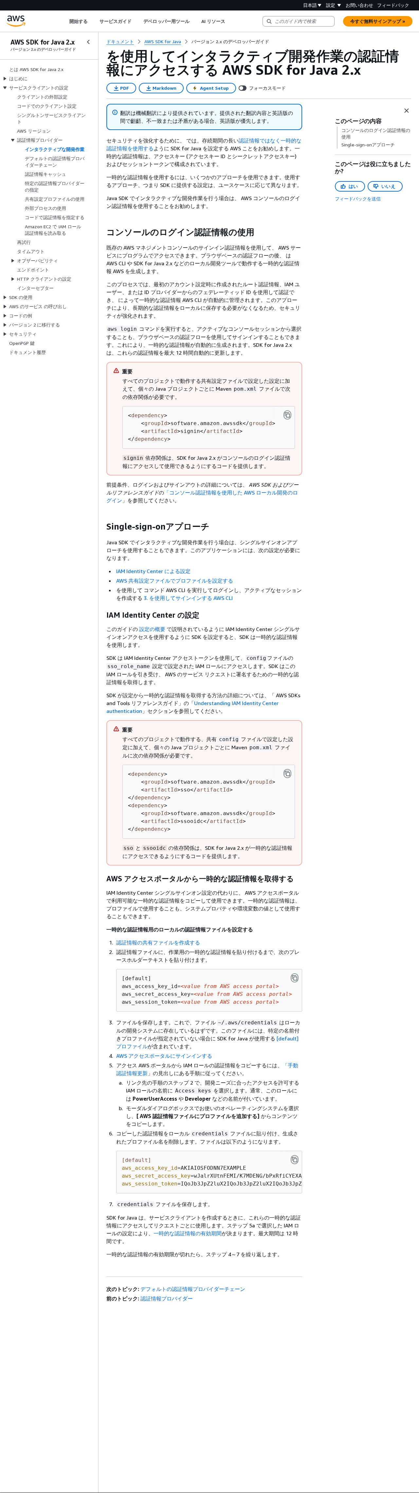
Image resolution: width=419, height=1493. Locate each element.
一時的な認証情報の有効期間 (188, 1233)
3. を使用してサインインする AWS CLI (188, 598)
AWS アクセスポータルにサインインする (164, 1056)
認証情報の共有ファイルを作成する (158, 942)
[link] (230, 41)
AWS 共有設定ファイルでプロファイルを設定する (174, 580)
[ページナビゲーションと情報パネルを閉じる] (406, 110)
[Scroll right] (230, 21)
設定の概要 (152, 629)
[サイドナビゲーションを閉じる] (88, 42)
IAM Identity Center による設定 (153, 571)
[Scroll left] (64, 21)
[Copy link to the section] (101, 232)
